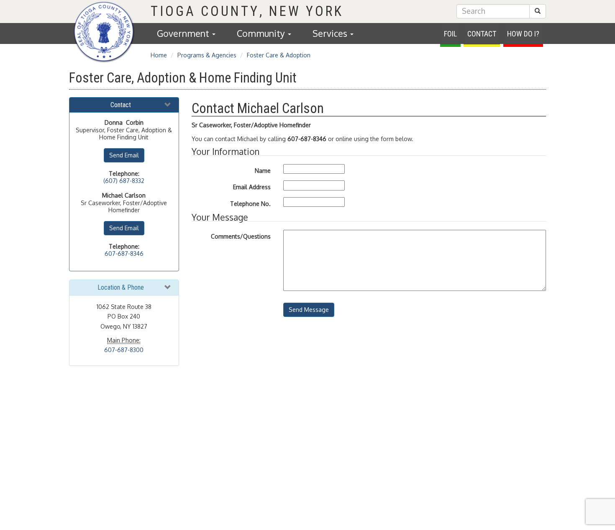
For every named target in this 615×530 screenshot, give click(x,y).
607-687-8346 (124, 253)
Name (263, 170)
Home (159, 55)
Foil (450, 33)
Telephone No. (250, 203)
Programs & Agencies (206, 55)
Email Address (252, 186)
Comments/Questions (241, 236)
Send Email (124, 155)
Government (184, 33)
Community (262, 33)
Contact (481, 33)
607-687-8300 (124, 349)
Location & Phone (120, 287)
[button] (537, 11)
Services (331, 33)
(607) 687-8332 (123, 180)
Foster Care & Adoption (278, 55)
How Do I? (523, 33)
